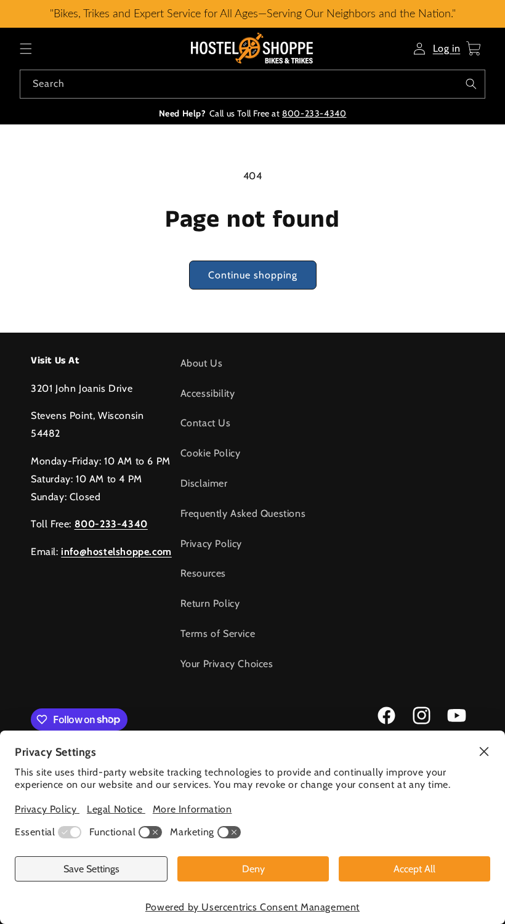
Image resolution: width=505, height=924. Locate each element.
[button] (25, 48)
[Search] (471, 83)
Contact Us (205, 423)
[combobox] (252, 84)
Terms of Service (218, 633)
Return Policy (210, 603)
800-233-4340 (314, 113)
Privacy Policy (211, 543)
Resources (203, 573)
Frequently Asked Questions (243, 513)
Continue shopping (252, 275)
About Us (201, 363)
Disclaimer (204, 483)
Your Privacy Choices (226, 664)
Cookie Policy (210, 453)
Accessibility (207, 393)
